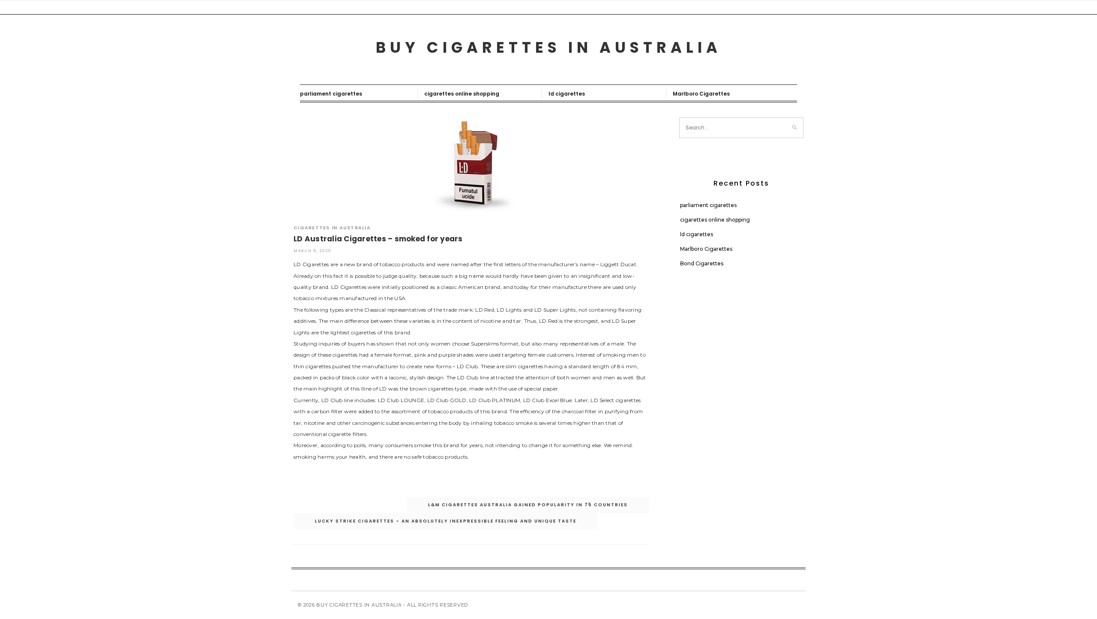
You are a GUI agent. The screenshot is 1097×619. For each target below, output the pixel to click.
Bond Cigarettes (701, 263)
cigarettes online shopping (461, 93)
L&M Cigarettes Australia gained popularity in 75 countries (528, 505)
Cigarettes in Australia (332, 227)
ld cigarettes (566, 93)
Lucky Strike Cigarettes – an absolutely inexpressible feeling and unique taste (445, 521)
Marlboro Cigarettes (701, 93)
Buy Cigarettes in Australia (549, 47)
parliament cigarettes (331, 93)
